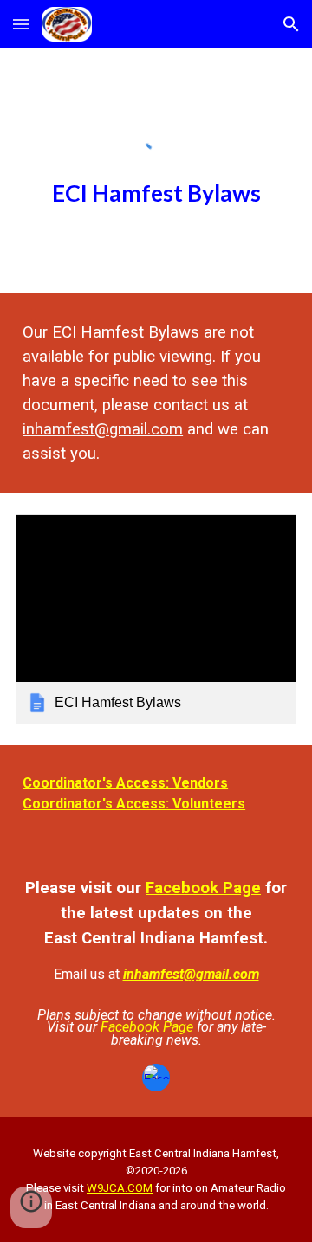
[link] (156, 619)
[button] (21, 24)
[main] (156, 191)
